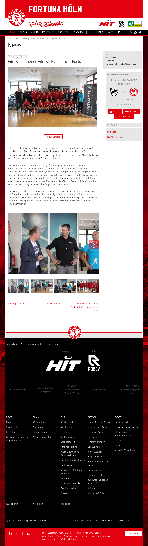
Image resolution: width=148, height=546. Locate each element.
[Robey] (94, 363)
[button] (53, 136)
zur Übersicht (53, 303)
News (24, 38)
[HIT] (63, 363)
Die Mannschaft (115, 137)
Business (111, 132)
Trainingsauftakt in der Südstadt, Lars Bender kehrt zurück (85, 307)
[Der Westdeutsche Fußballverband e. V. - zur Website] (134, 24)
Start (10, 38)
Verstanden (133, 534)
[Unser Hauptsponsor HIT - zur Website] (107, 23)
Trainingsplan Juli (16, 303)
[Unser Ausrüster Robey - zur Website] (121, 25)
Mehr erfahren (68, 539)
